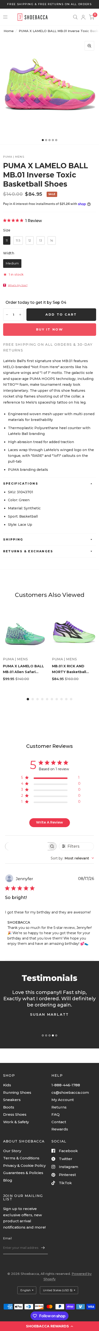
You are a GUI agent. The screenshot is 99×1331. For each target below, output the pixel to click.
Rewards (59, 1129)
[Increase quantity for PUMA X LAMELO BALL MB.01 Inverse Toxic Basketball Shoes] (20, 315)
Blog (7, 1180)
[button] (49, 1326)
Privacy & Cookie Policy (24, 1165)
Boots (8, 1107)
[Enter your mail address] (43, 1248)
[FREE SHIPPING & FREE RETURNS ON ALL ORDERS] (49, 4)
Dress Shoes (14, 1114)
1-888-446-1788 (65, 1085)
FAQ (55, 1114)
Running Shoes (17, 1092)
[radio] (6, 240)
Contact (58, 1122)
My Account (62, 1099)
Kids (7, 1085)
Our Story (12, 1151)
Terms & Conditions (21, 1158)
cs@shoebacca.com (70, 1092)
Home (9, 31)
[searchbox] (26, 846)
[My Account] (83, 17)
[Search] (75, 17)
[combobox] (72, 858)
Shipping (13, 539)
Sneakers (12, 1099)
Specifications (20, 483)
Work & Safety (16, 1122)
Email (7, 1238)
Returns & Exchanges (28, 551)
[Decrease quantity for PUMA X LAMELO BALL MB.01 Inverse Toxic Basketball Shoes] (7, 315)
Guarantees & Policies (23, 1172)
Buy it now (49, 329)
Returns (59, 1107)
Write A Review (49, 822)
